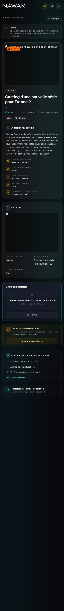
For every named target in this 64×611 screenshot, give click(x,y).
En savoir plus (40, 392)
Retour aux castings (14, 17)
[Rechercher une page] (52, 6)
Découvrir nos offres (30, 341)
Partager (55, 18)
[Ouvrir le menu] (59, 6)
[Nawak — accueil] (13, 6)
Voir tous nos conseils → (16, 378)
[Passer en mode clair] (45, 6)
